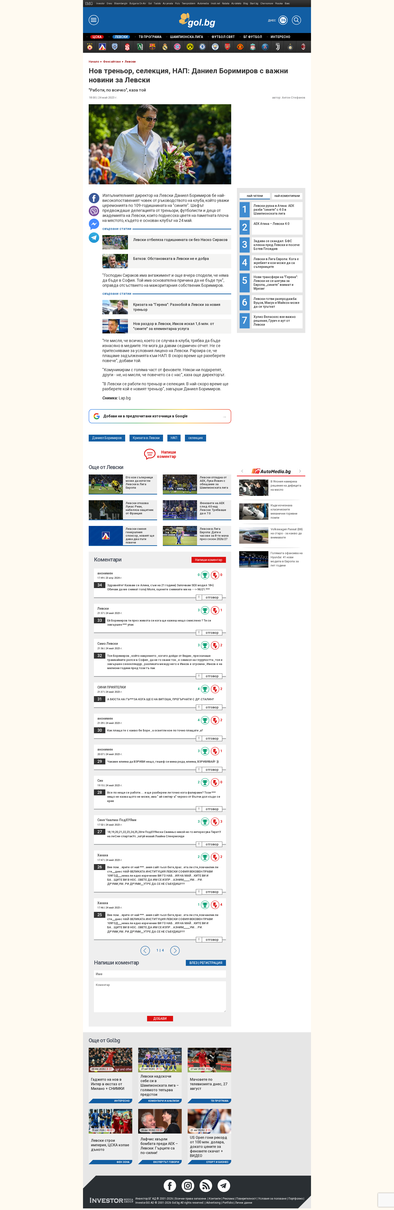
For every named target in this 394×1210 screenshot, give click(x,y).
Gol (150, 3)
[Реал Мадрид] (164, 47)
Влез (193, 963)
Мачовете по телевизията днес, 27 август (208, 1084)
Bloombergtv (120, 3)
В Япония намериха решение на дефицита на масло (286, 485)
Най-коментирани (287, 196)
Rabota (225, 3)
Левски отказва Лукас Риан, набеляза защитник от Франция (139, 508)
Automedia (203, 3)
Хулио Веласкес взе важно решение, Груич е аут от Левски (275, 320)
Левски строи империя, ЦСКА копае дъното (110, 1145)
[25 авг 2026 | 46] (110, 1121)
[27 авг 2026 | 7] (209, 1060)
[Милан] (302, 47)
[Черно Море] (114, 47)
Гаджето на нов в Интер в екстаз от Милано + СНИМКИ (107, 1084)
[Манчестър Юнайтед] (239, 47)
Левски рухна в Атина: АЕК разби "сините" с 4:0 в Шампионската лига (274, 209)
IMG (89, 3)
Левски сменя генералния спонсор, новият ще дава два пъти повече (140, 535)
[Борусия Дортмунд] (189, 47)
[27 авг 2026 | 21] (160, 1060)
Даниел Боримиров (107, 438)
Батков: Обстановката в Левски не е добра (171, 258)
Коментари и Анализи (163, 1100)
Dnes (109, 3)
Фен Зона (123, 1162)
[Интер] (290, 47)
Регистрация (211, 963)
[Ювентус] (277, 47)
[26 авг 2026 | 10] (160, 1121)
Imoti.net (215, 3)
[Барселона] (152, 47)
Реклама (228, 1198)
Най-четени (255, 196)
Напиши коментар (166, 454)
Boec (287, 3)
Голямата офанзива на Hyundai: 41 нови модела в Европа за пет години (287, 559)
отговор (212, 597)
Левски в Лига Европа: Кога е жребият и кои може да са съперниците (276, 263)
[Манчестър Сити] (214, 47)
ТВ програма (219, 1100)
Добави (160, 1018)
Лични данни (243, 1202)
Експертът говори (166, 1162)
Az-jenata (168, 3)
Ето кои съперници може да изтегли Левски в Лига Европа (139, 482)
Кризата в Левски (146, 438)
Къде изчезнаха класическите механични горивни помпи (284, 512)
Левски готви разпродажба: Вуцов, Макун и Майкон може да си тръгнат (276, 302)
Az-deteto (236, 3)
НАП (174, 438)
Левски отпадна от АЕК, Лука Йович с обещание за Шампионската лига (214, 482)
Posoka (279, 3)
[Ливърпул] (252, 47)
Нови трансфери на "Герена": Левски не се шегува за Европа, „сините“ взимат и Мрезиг (276, 282)
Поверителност (246, 1198)
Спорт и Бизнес (217, 1162)
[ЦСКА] (89, 47)
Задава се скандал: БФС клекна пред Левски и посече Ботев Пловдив (277, 245)
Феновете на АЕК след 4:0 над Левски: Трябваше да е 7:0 (213, 508)
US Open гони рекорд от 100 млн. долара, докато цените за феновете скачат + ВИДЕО (208, 1146)
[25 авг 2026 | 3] (110, 1060)
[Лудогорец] (139, 47)
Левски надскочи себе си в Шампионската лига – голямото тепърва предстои (159, 1085)
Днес (276, 20)
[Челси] (202, 47)
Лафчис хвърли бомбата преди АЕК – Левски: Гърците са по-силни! (159, 1146)
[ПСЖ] (265, 47)
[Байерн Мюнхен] (177, 47)
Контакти (215, 1198)
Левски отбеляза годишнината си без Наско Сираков (180, 240)
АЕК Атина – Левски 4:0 (271, 224)
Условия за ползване (272, 1198)
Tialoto (157, 3)
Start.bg (254, 3)
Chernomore (266, 3)
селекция (195, 438)
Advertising (213, 1202)
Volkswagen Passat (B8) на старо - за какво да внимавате (287, 533)
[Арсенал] (227, 47)
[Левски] (102, 47)
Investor (100, 3)
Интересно (122, 1100)
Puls (177, 3)
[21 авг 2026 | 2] (209, 1121)
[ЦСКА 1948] (127, 47)
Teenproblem (188, 3)
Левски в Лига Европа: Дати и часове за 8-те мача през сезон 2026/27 (214, 534)
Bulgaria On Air (138, 3)
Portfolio (228, 1202)
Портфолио (295, 1198)
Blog (245, 3)
